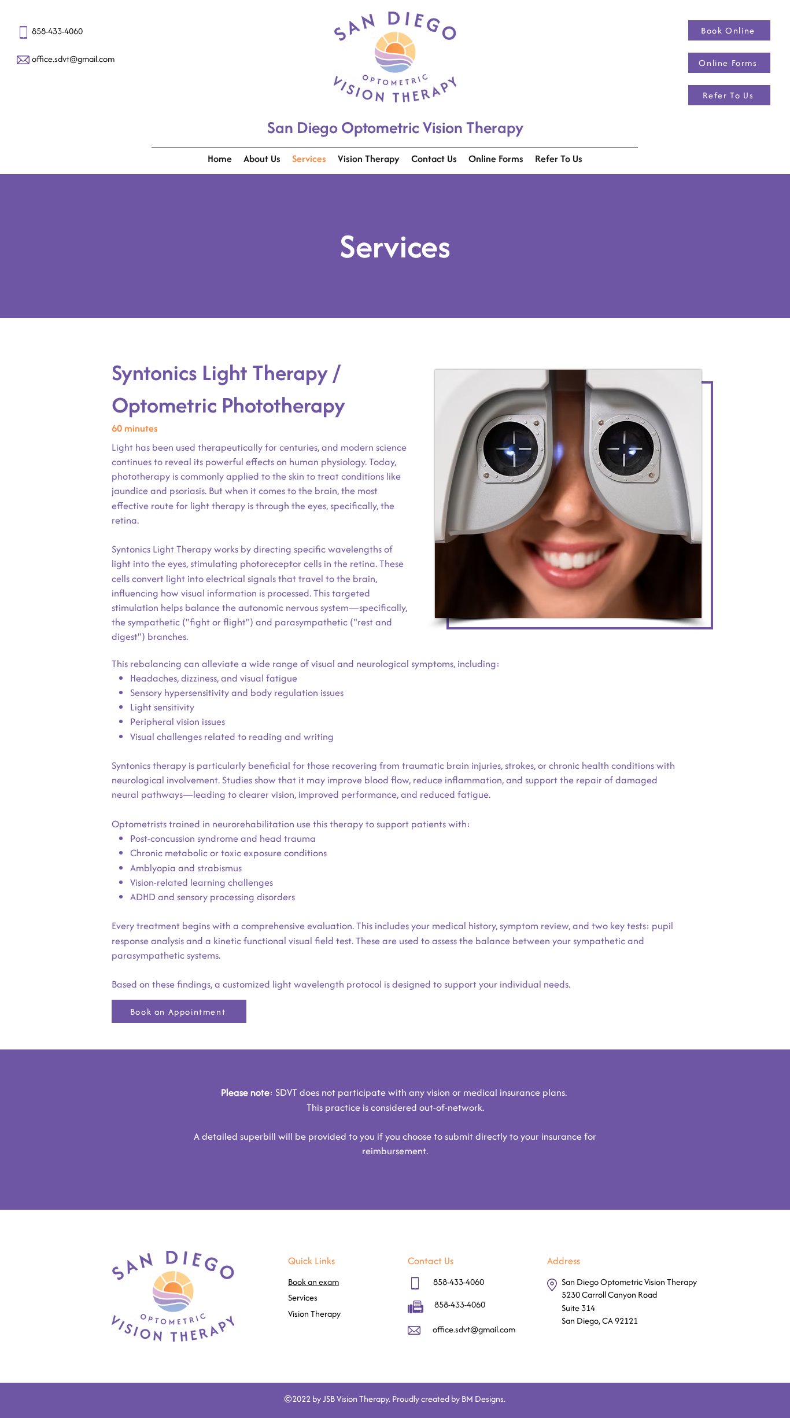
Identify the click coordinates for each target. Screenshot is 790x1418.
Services (303, 1297)
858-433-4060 (458, 1282)
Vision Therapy (314, 1313)
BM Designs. (483, 1399)
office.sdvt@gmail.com (73, 59)
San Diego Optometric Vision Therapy (395, 127)
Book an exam (313, 1282)
